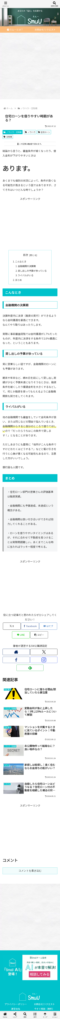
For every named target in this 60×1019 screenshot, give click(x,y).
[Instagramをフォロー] (43, 660)
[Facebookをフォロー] (16, 660)
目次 (25, 255)
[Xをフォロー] (43, 652)
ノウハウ (31, 132)
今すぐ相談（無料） (44, 1008)
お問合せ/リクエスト (44, 1004)
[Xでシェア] (10, 868)
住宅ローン (45, 132)
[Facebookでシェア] (10, 876)
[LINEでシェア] (50, 876)
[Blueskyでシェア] (36, 868)
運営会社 (15, 1008)
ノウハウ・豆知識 (14, 132)
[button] (39, 634)
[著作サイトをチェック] (16, 652)
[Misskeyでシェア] (50, 868)
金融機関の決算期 (27, 266)
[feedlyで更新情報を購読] (30, 668)
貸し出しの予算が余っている (32, 270)
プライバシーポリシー (15, 1004)
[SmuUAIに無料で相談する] (30, 967)
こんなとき (20, 261)
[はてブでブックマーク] (23, 876)
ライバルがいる (25, 275)
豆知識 (9, 136)
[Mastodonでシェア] (23, 868)
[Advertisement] (30, 65)
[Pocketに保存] (36, 876)
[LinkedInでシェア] (30, 885)
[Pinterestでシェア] (16, 885)
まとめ (18, 279)
